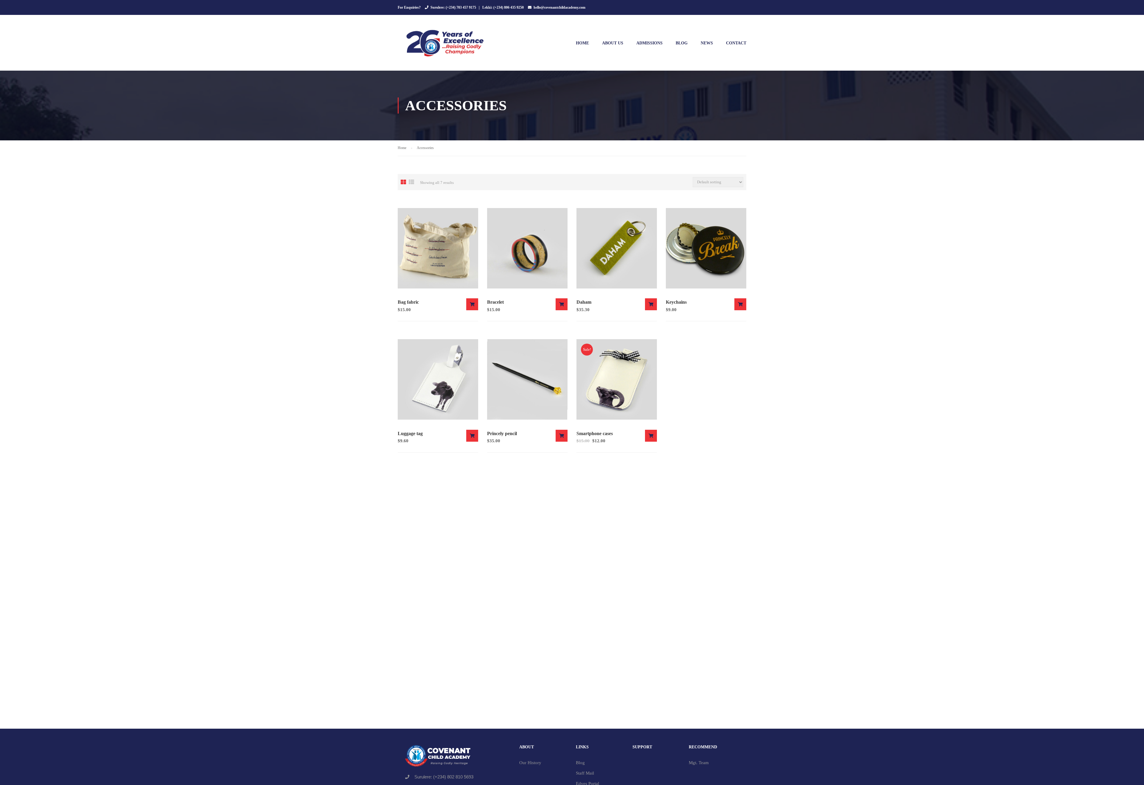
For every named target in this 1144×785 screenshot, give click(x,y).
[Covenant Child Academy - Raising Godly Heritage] (445, 45)
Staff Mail (585, 773)
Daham (583, 302)
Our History (530, 762)
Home (582, 43)
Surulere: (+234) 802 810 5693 (443, 776)
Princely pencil (502, 433)
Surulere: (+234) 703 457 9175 (453, 7)
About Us (612, 43)
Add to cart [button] (472, 304)
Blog (682, 43)
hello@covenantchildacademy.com (559, 7)
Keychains (676, 302)
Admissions (649, 43)
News (707, 43)
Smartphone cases (594, 433)
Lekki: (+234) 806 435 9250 (503, 7)
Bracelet (495, 302)
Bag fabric (408, 302)
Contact (736, 43)
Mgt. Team (699, 762)
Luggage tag (410, 433)
